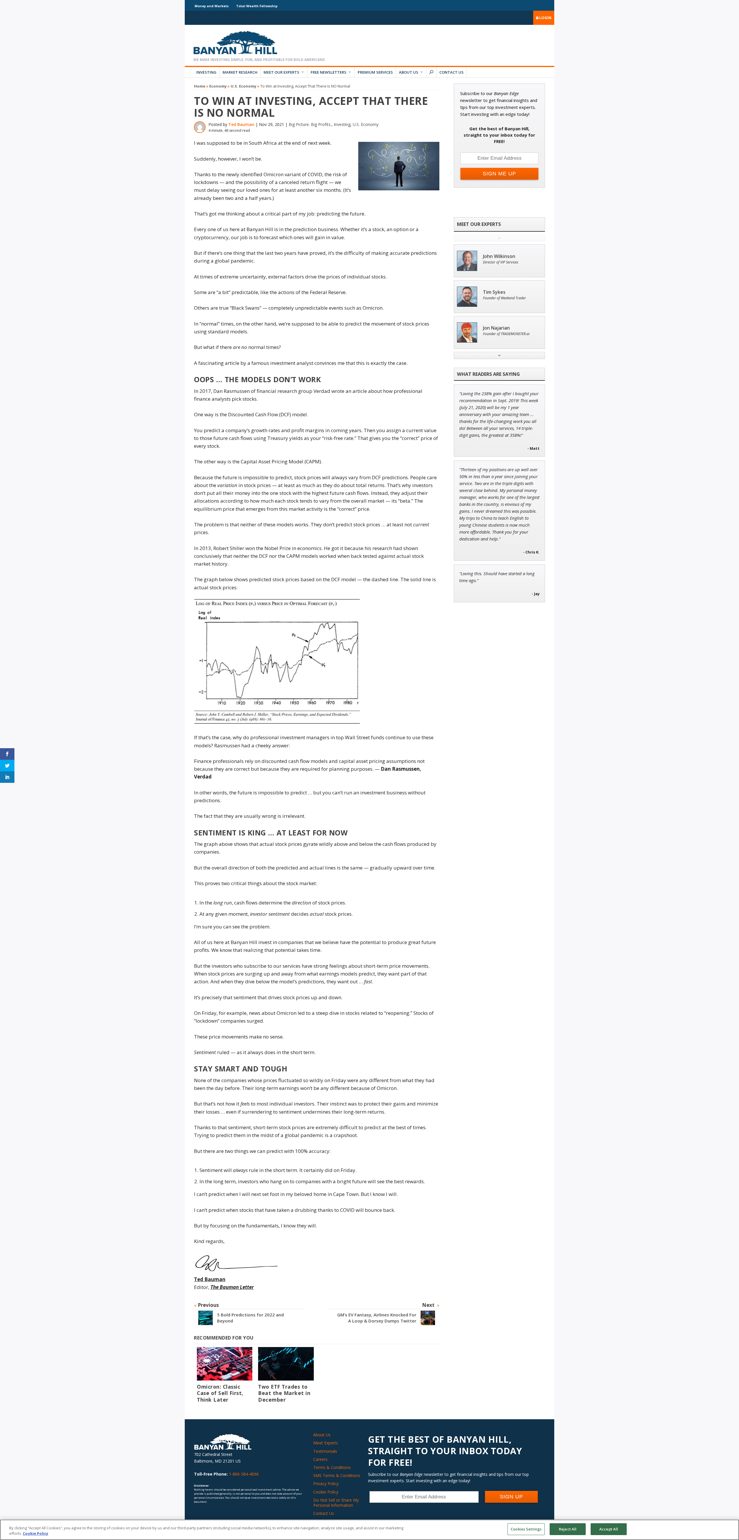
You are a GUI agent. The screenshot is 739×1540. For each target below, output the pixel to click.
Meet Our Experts (281, 72)
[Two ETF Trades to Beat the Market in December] (285, 1363)
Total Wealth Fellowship (256, 6)
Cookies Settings (526, 1529)
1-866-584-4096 (244, 1474)
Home (199, 86)
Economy (218, 86)
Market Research (240, 72)
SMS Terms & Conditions (336, 1475)
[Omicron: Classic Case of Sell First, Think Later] (224, 1363)
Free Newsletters (328, 72)
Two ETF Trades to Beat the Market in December (284, 1393)
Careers (320, 1459)
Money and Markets (212, 6)
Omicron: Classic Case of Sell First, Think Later (220, 1393)
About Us (408, 72)
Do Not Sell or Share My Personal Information (336, 1502)
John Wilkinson (499, 256)
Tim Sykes (494, 292)
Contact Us (451, 72)
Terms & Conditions (332, 1467)
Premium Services (375, 72)
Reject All (567, 1529)
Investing (206, 72)
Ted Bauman (241, 124)
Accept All (608, 1529)
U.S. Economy (243, 86)
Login (544, 17)
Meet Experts (325, 1443)
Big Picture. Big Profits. (310, 124)
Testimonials (325, 1451)
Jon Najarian (496, 328)
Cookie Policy (325, 1492)
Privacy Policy (326, 1483)
